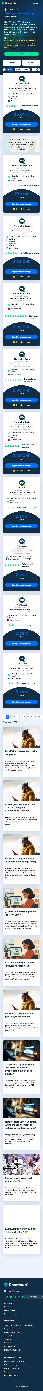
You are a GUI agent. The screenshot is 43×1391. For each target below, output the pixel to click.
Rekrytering (8, 1343)
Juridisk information (11, 1336)
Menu (35, 3)
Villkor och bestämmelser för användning (18, 1325)
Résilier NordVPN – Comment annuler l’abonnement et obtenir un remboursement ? (21, 1124)
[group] (9, 69)
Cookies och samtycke (12, 1332)
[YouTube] (10, 1297)
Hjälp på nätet (9, 1303)
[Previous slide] (4, 69)
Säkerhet (12, 10)
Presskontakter (9, 1310)
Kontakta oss (8, 1307)
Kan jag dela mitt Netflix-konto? (15, 1361)
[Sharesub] (9, 3)
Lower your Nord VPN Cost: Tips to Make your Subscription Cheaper (20, 807)
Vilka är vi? (8, 1339)
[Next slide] (38, 69)
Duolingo (7, 1372)
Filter (33, 63)
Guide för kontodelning (12, 1375)
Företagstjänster (9, 1346)
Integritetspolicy (9, 1329)
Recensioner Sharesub (12, 1314)
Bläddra (13, 63)
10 (39, 717)
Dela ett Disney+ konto (12, 1368)
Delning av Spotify (10, 1365)
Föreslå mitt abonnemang (21, 54)
